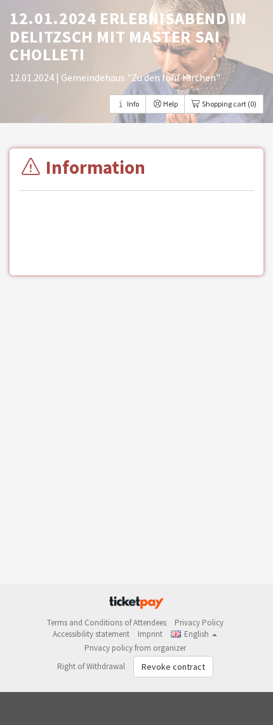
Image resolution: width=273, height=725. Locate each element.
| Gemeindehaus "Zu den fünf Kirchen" (138, 77)
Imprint (150, 634)
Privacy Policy (199, 622)
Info (132, 103)
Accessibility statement (91, 634)
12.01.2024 (33, 77)
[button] (194, 634)
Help (170, 103)
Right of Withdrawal (91, 666)
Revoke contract (173, 666)
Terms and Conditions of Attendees (106, 622)
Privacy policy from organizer (135, 648)
